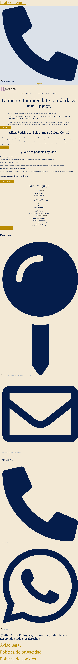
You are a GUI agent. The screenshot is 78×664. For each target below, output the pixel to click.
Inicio (22, 93)
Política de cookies (18, 659)
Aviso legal (10, 645)
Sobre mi (28, 93)
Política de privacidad (21, 652)
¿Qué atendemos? (38, 93)
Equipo (47, 93)
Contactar (54, 93)
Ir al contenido (13, 2)
